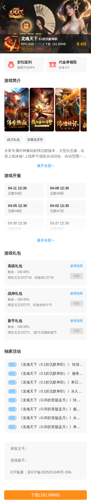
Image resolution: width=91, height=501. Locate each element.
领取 (77, 276)
